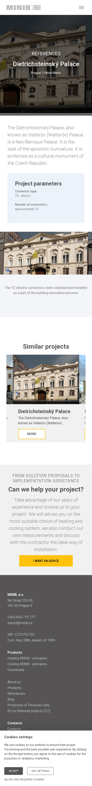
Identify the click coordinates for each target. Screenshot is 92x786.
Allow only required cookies (24, 779)
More (31, 434)
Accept (13, 771)
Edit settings (40, 771)
